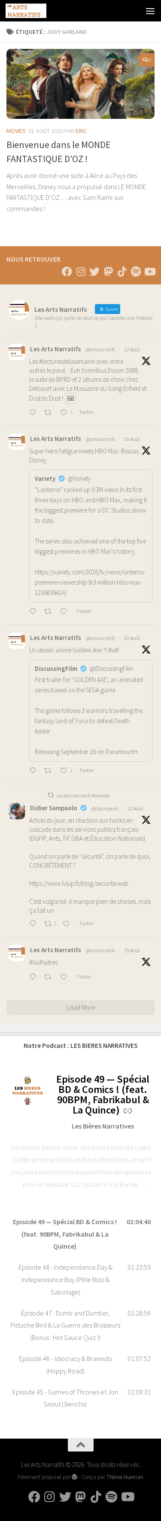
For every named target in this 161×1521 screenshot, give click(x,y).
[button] (80, 1234)
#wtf (113, 650)
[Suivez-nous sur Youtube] (149, 271)
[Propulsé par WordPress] (74, 1477)
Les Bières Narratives (103, 1126)
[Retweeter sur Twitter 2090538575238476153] (50, 771)
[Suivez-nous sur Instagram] (81, 271)
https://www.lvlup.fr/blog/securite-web (78, 883)
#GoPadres (43, 962)
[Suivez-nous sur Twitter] (94, 271)
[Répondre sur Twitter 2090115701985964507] (34, 978)
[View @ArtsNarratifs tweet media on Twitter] (70, 398)
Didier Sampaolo (53, 808)
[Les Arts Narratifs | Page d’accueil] (33, 10)
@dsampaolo (104, 808)
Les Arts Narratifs (55, 349)
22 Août (132, 349)
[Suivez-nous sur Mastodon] (108, 271)
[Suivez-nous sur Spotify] (136, 271)
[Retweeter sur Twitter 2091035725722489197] (50, 413)
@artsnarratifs (100, 349)
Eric (81, 131)
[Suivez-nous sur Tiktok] (122, 271)
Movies (16, 131)
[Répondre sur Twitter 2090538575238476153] (34, 771)
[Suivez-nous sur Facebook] (67, 271)
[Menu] (150, 10)
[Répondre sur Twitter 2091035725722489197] (34, 413)
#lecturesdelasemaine (67, 361)
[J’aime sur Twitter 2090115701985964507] (66, 978)
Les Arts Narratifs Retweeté (83, 795)
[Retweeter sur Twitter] (51, 795)
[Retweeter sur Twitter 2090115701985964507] (50, 978)
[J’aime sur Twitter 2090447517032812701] (69, 924)
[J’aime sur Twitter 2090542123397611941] (66, 612)
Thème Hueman (124, 1477)
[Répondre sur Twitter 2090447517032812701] (34, 924)
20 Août (132, 439)
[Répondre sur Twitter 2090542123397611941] (34, 612)
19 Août (132, 950)
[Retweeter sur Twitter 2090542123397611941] (50, 612)
